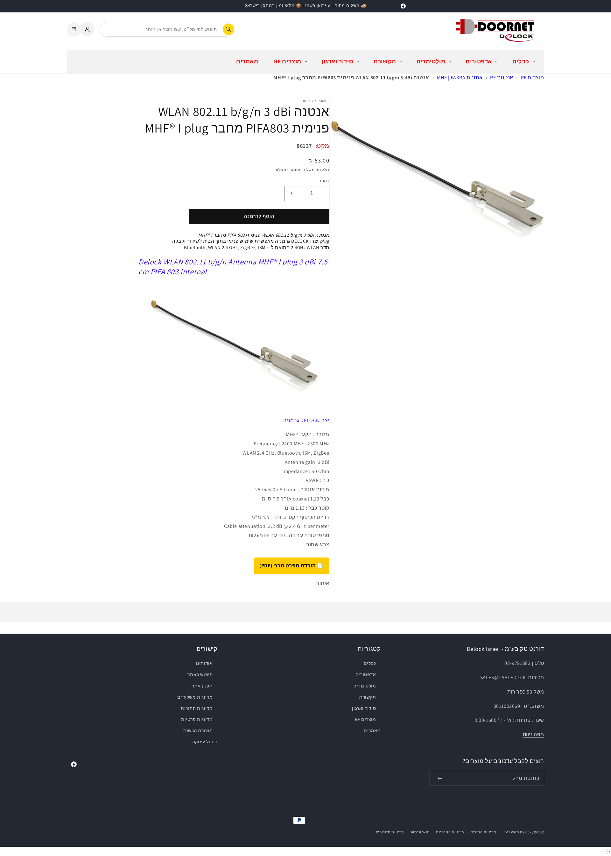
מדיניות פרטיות (197, 719)
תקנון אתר (202, 686)
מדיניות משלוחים (195, 697)
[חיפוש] (228, 29)
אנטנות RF (501, 77)
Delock (525, 832)
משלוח (308, 169)
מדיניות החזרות (197, 708)
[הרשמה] (440, 778)
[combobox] (166, 29)
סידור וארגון (364, 708)
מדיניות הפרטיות (450, 832)
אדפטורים (365, 674)
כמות (324, 180)
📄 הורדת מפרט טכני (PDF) (291, 565)
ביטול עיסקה (205, 742)
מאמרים (372, 730)
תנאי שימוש (420, 832)
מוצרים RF (532, 77)
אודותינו (204, 663)
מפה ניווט (533, 734)
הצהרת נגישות (198, 730)
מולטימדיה (365, 686)
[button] (523, 61)
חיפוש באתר (200, 674)
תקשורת (367, 697)
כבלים (370, 663)
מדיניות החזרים (483, 832)
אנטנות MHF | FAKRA (460, 77)
